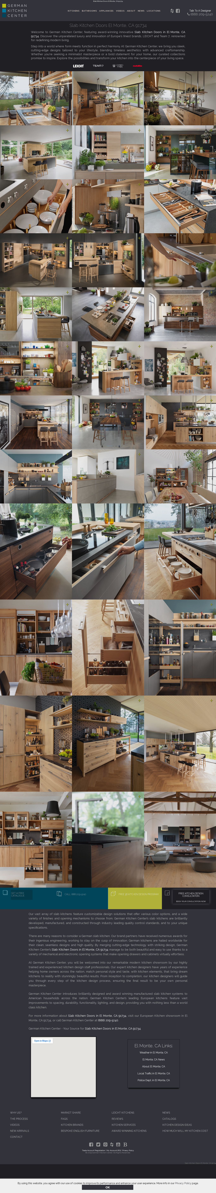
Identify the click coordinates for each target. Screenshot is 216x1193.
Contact (16, 1136)
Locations (153, 11)
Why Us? (16, 1112)
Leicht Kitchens (123, 1112)
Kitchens (74, 11)
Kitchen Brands (72, 1124)
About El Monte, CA (153, 1066)
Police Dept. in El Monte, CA (154, 1080)
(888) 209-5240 (108, 1020)
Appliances (106, 11)
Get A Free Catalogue (18, 894)
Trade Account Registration (93, 1150)
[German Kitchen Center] (14, 16)
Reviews (117, 1118)
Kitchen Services (124, 1124)
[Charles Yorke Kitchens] (117, 65)
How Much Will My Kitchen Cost (185, 1130)
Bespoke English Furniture (80, 1130)
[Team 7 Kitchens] (98, 65)
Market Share (71, 1112)
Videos (120, 11)
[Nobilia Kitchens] (137, 65)
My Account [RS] (114, 1150)
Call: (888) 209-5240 (75, 894)
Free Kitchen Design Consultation (191, 894)
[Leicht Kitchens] (78, 65)
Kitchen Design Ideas (177, 1124)
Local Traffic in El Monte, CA (153, 1073)
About (131, 11)
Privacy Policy (183, 1183)
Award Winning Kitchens (129, 1130)
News (141, 11)
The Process (19, 1118)
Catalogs (169, 1118)
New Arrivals (19, 1130)
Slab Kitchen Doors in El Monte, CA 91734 (80, 949)
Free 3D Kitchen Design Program (139, 894)
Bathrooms (89, 11)
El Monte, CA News (153, 1059)
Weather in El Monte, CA (154, 1052)
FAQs (64, 1118)
